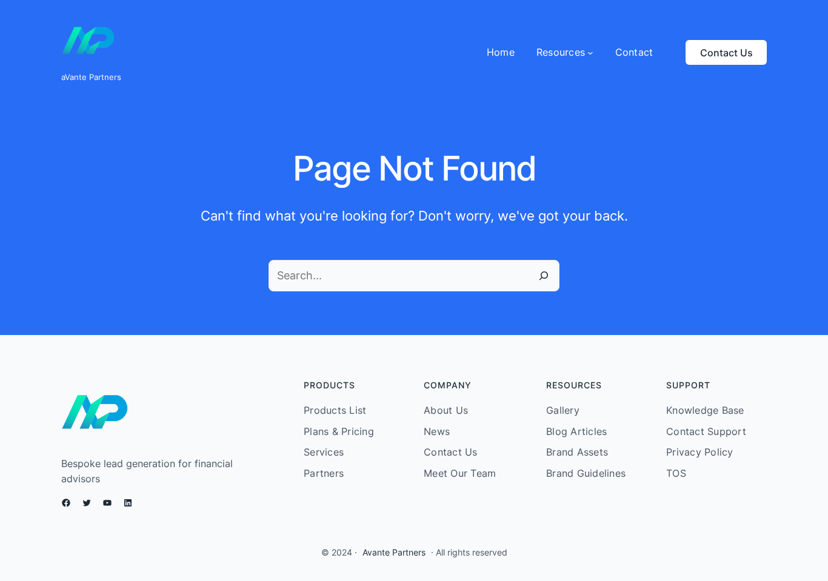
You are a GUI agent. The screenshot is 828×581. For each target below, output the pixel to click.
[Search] (543, 275)
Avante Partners (394, 552)
